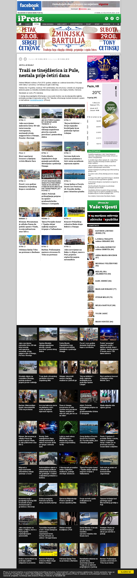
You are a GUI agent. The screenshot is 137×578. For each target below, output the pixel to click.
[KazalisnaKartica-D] (110, 115)
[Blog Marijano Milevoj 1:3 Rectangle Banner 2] (103, 217)
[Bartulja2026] (68, 39)
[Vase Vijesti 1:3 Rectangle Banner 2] (103, 205)
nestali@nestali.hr (36, 100)
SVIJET (88, 24)
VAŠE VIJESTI (62, 24)
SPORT (97, 24)
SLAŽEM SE (126, 571)
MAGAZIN (106, 24)
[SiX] (103, 69)
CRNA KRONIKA (47, 24)
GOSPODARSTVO (76, 24)
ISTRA (36, 24)
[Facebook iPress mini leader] (29, 6)
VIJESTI (28, 24)
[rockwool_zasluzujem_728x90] (81, 6)
